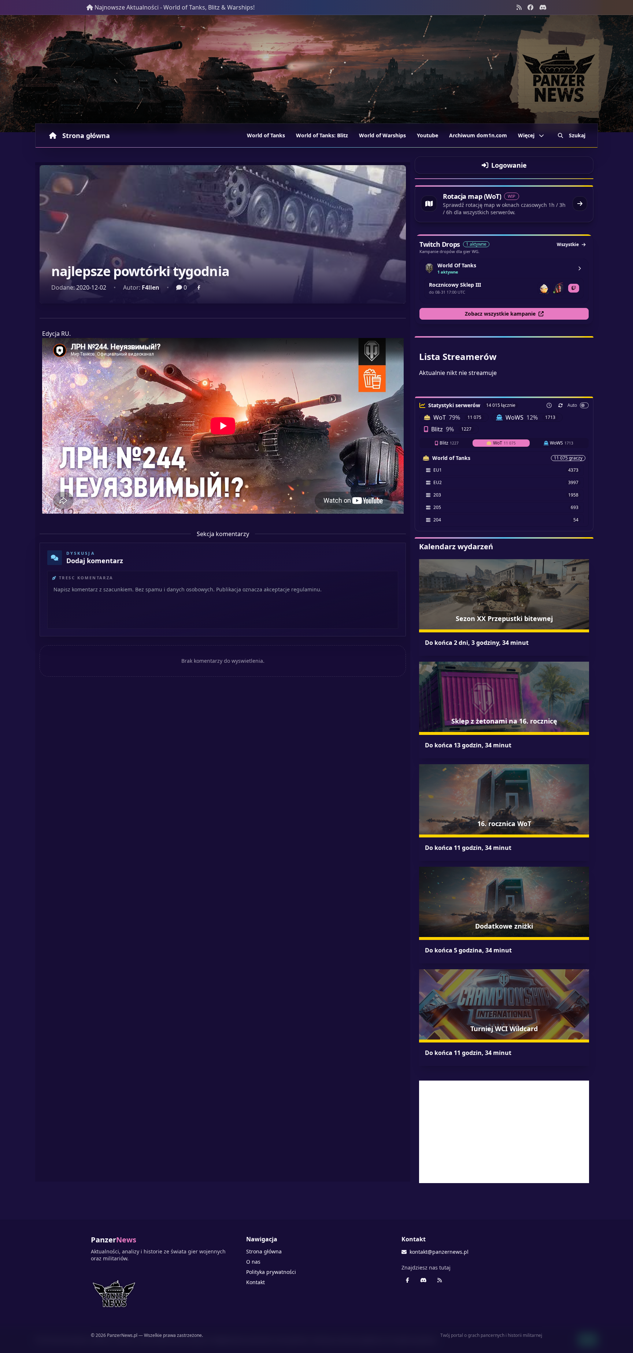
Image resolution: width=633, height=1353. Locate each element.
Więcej (526, 135)
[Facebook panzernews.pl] (530, 7)
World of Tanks (266, 135)
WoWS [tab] (561, 443)
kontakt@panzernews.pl (439, 1251)
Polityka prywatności (271, 1271)
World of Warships (382, 135)
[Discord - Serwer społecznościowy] (543, 7)
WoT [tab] (504, 443)
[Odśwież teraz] (560, 405)
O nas (253, 1261)
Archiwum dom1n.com (478, 135)
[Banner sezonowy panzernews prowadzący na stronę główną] (316, 73)
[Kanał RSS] (519, 7)
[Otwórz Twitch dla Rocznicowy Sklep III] (573, 288)
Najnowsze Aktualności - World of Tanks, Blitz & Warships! (175, 7)
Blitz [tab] (449, 443)
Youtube (427, 135)
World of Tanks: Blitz (322, 135)
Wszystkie (568, 244)
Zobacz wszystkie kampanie (500, 313)
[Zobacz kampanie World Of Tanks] (579, 268)
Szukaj (577, 135)
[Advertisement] (504, 1132)
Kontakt (255, 1282)
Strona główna (86, 135)
